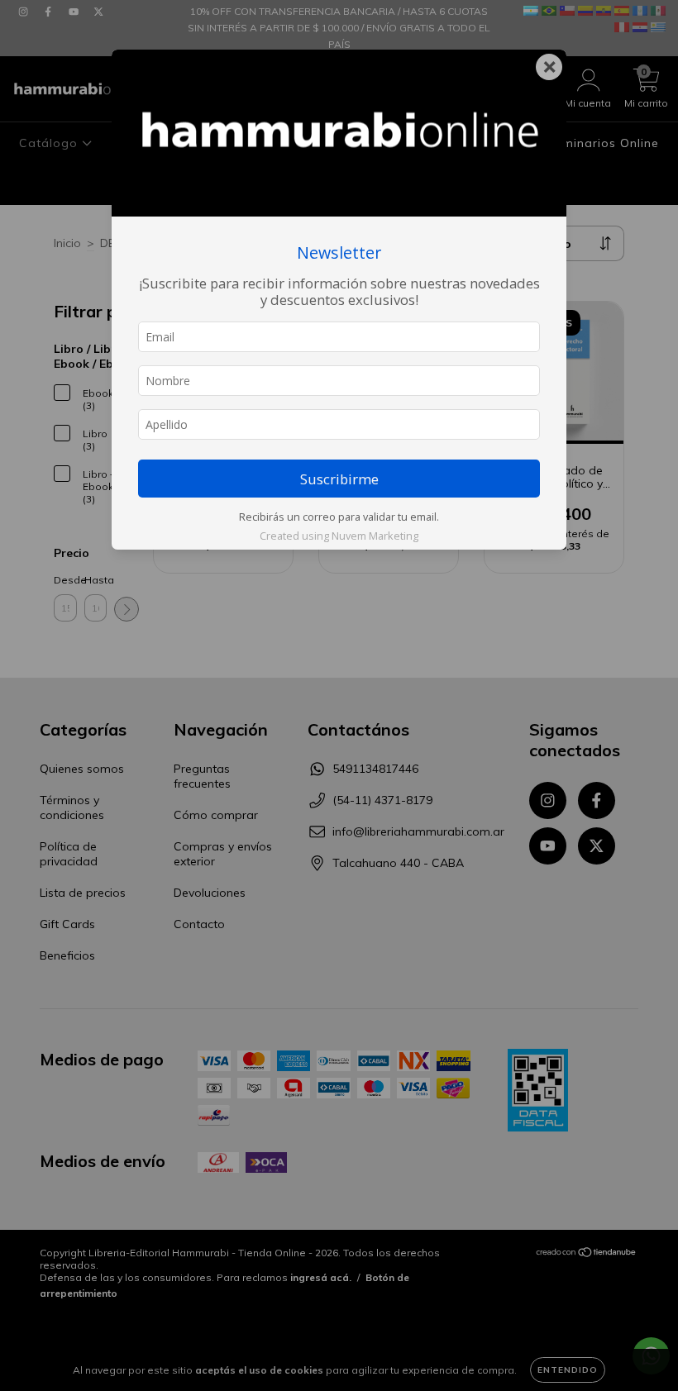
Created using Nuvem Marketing (339, 535)
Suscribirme (339, 478)
